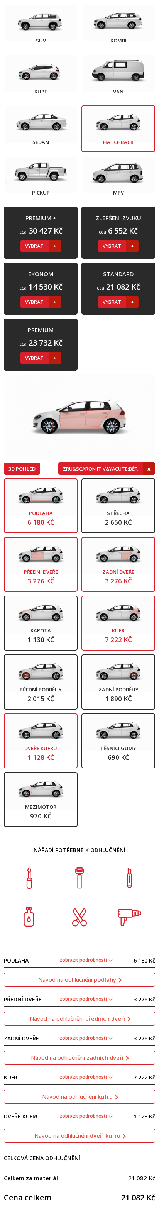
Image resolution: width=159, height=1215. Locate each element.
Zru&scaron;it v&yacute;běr (101, 468)
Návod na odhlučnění (77, 979)
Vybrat (35, 245)
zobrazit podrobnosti (83, 960)
